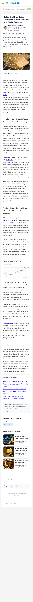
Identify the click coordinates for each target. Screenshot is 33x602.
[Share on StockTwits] (12, 33)
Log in (6, 486)
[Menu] (3, 3)
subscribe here (13, 408)
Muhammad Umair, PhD (15, 26)
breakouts (6, 249)
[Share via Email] (23, 33)
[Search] (29, 9)
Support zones (8, 323)
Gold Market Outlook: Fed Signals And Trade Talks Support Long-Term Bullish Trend (16, 384)
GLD (5, 425)
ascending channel (9, 220)
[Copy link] (27, 33)
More (6, 411)
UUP (10, 425)
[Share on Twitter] (9, 33)
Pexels (15, 73)
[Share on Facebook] (19, 33)
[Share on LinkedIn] (16, 33)
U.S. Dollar (9, 160)
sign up (12, 486)
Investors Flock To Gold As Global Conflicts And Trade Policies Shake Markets (14, 391)
